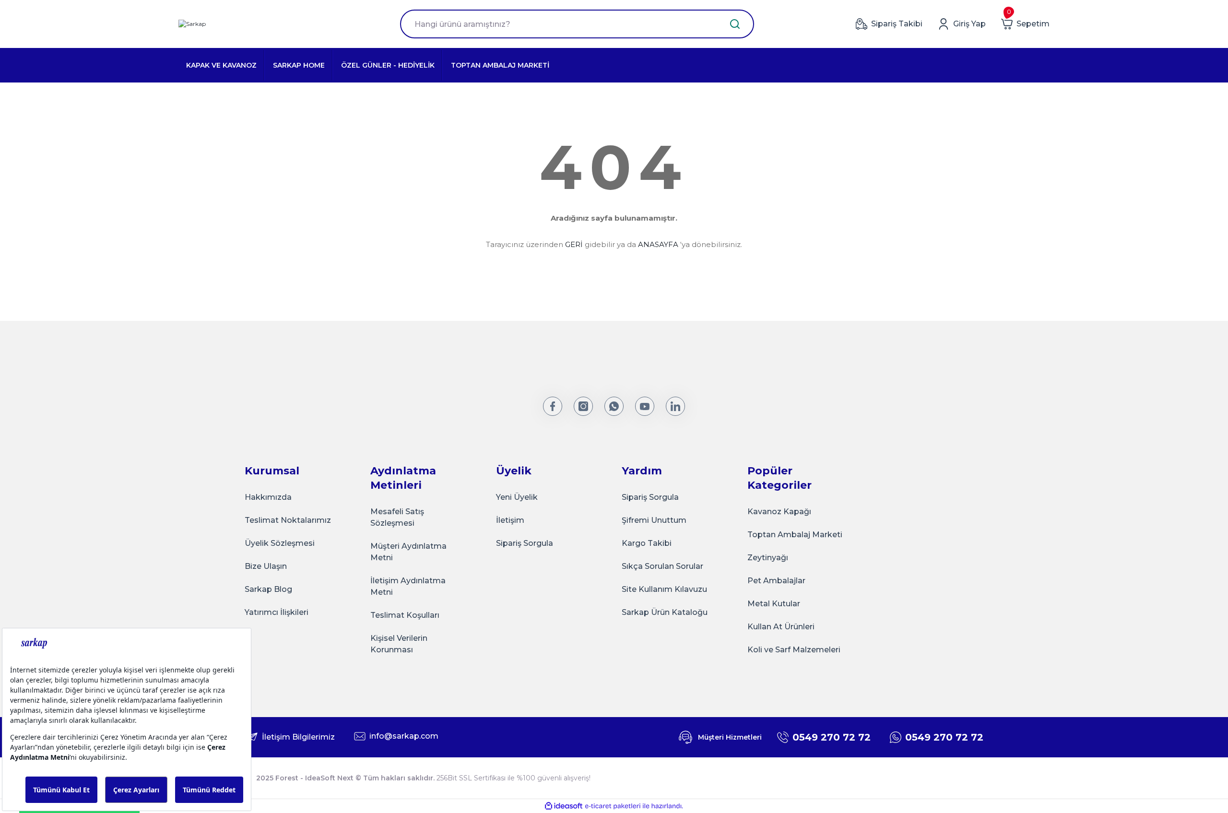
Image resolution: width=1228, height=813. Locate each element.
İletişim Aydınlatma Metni (408, 586)
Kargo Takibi (647, 543)
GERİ (574, 244)
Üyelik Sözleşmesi (280, 543)
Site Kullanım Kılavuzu (664, 589)
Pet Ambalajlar (776, 580)
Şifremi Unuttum (654, 520)
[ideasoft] (563, 806)
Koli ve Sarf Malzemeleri (793, 649)
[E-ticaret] (613, 806)
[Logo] (192, 24)
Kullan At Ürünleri (781, 626)
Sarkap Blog (268, 589)
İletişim (510, 520)
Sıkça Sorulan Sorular (662, 566)
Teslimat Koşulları (404, 615)
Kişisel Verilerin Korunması (398, 644)
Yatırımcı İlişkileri (276, 612)
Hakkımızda (268, 497)
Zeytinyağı (767, 557)
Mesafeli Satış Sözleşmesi (397, 517)
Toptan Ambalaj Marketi (794, 534)
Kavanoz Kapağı (779, 511)
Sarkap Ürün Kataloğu (665, 612)
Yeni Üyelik (517, 497)
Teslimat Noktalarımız (288, 520)
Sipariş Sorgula (524, 543)
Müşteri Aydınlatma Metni (408, 552)
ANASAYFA (658, 244)
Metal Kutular (773, 603)
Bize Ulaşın (266, 566)
